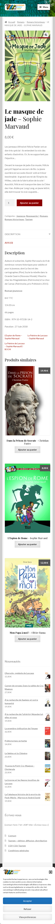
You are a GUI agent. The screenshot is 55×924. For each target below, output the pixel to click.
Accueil (11, 22)
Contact (12, 835)
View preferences (27, 917)
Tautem (29, 219)
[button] (50, 872)
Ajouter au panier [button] (27, 449)
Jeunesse (20, 216)
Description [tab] (12, 234)
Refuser (27, 909)
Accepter (27, 901)
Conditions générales (18, 850)
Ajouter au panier (29, 202)
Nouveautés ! (32, 216)
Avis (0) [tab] (9, 242)
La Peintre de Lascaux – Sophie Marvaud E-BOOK (15, 346)
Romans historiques (36, 22)
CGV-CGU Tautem (17, 845)
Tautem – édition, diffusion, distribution (27, 840)
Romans (20, 22)
